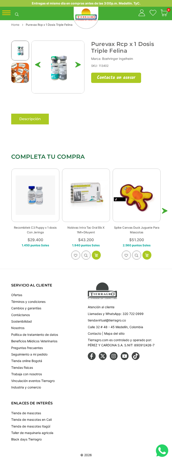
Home (15, 24)
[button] (164, 13)
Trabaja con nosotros (26, 374)
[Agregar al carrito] (96, 255)
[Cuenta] (141, 13)
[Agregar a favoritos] (75, 255)
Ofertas (16, 295)
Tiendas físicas (22, 367)
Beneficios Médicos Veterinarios (34, 341)
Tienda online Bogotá (26, 361)
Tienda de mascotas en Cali (31, 419)
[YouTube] (125, 359)
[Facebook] (92, 359)
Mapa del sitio (114, 333)
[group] (57, 67)
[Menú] (6, 14)
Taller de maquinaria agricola (32, 433)
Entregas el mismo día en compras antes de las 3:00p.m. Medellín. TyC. (86, 3)
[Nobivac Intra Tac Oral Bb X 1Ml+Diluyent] (86, 195)
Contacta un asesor (116, 77)
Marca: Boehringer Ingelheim (112, 59)
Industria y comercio (26, 387)
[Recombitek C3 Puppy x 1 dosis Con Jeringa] (35, 195)
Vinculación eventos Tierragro (33, 381)
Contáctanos (20, 315)
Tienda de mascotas (26, 413)
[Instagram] (114, 359)
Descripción (30, 119)
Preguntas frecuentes (27, 348)
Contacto (94, 333)
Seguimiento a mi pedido (29, 354)
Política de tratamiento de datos (34, 334)
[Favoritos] (153, 13)
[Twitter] (103, 359)
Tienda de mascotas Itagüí (30, 426)
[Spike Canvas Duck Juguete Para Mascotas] (137, 195)
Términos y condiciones (28, 302)
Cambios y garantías (26, 308)
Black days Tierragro (26, 439)
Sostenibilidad (21, 321)
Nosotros (17, 328)
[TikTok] (136, 359)
